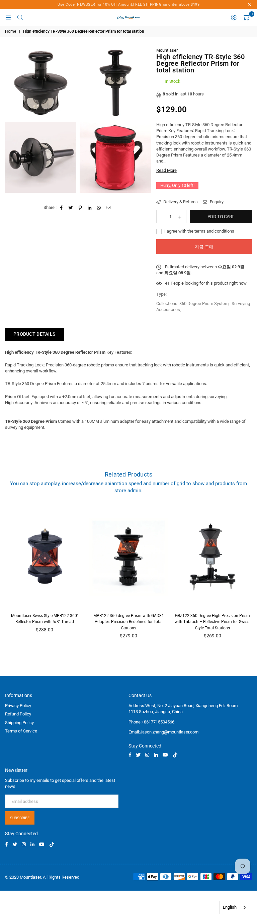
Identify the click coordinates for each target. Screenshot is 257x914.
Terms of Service (21, 730)
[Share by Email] (108, 208)
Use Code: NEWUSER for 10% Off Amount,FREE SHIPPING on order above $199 (128, 4)
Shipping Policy (19, 722)
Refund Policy (18, 713)
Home (10, 31)
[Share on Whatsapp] (99, 208)
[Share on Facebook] (61, 208)
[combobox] (234, 907)
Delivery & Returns (180, 201)
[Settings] (234, 17)
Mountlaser (167, 50)
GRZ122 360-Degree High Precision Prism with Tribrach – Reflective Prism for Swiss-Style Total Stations (212, 621)
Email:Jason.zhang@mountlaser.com (163, 731)
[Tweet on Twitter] (71, 208)
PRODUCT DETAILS (34, 334)
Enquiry (216, 201)
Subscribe (19, 818)
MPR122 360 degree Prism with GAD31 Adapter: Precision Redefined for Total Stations (128, 621)
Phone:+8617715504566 (151, 721)
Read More (166, 170)
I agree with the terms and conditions (198, 231)
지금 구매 (204, 246)
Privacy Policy (18, 705)
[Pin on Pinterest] (80, 208)
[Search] (20, 17)
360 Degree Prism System (204, 303)
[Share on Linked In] (89, 208)
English (230, 907)
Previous (8, 574)
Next (249, 574)
